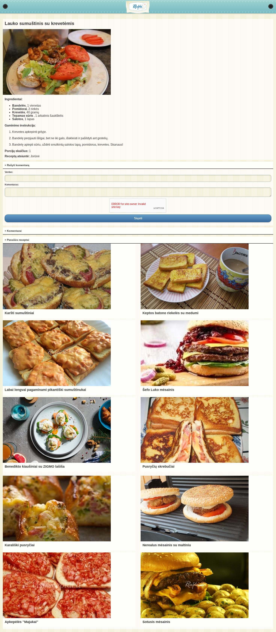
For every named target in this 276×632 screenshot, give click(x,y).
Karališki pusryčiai (20, 545)
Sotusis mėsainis (156, 622)
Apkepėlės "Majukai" (21, 622)
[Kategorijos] (5, 6)
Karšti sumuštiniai (19, 313)
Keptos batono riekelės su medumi (170, 313)
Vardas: (9, 172)
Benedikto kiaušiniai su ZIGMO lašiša (35, 466)
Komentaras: (12, 184)
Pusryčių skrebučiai (158, 466)
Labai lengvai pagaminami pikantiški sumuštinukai (45, 390)
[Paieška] (270, 6)
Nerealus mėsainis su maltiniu (167, 545)
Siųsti (138, 218)
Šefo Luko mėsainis (158, 390)
